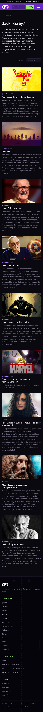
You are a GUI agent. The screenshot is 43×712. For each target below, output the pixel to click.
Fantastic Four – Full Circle (18, 97)
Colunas (5, 607)
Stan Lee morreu (10, 265)
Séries (5, 634)
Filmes (5, 618)
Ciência (5, 649)
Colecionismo (7, 626)
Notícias (6, 622)
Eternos (6, 151)
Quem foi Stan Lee (11, 208)
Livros (5, 646)
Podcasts (6, 630)
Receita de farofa (10, 672)
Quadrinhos (6, 603)
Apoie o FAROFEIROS (10, 664)
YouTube (5, 687)
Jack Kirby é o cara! (13, 544)
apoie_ (30, 7)
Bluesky (5, 683)
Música (5, 638)
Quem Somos (6, 661)
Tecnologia (6, 642)
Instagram (6, 691)
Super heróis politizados (15, 322)
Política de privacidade (13, 668)
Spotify (5, 695)
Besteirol (6, 614)
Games (4, 610)
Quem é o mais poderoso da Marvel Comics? (16, 380)
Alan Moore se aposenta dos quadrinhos (14, 486)
